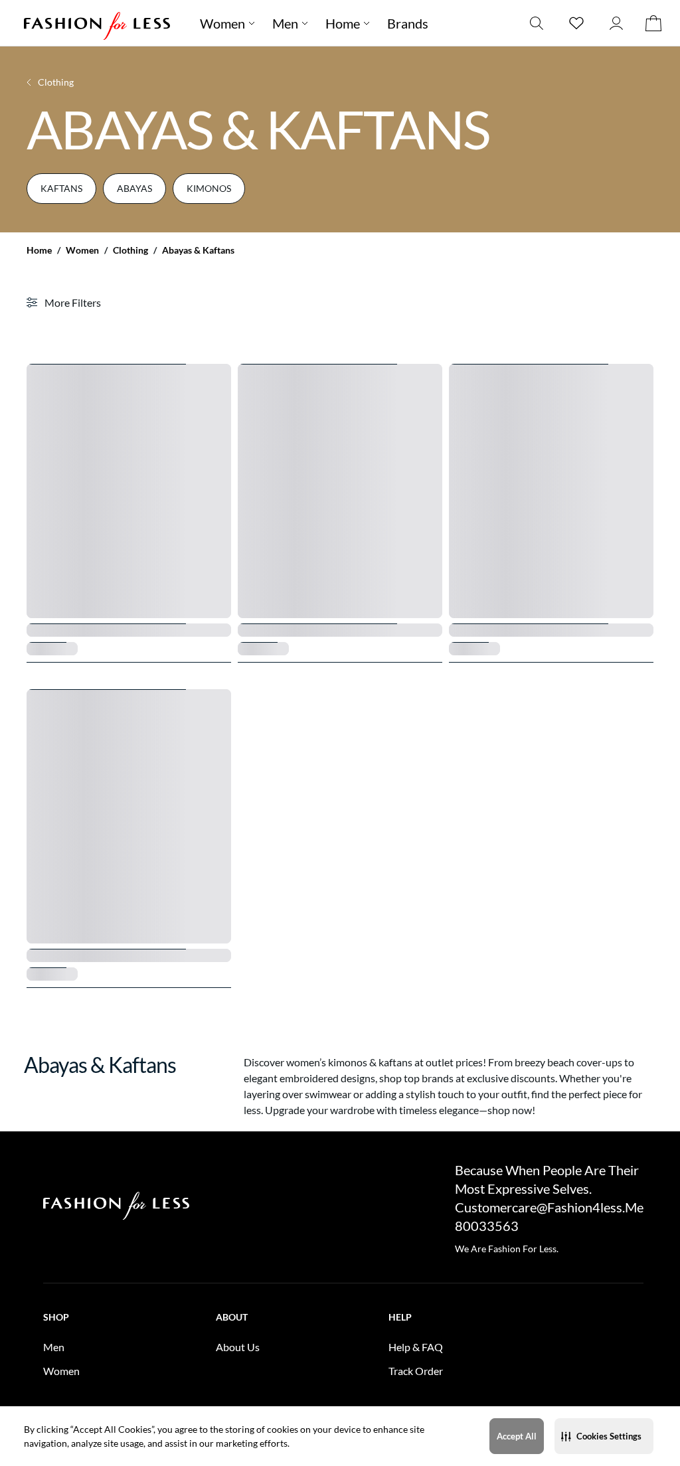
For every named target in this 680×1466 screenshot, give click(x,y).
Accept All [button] (517, 1436)
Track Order (415, 1370)
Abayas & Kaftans (198, 250)
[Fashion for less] (97, 23)
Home (39, 250)
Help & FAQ (415, 1347)
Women (82, 250)
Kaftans (61, 188)
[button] (603, 1436)
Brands (407, 23)
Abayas (134, 188)
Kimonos (209, 188)
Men (285, 23)
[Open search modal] (537, 23)
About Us (238, 1347)
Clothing (130, 250)
